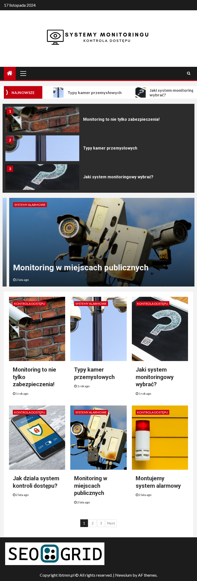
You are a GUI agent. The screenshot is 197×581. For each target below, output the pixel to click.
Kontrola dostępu (29, 304)
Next (111, 523)
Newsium (123, 575)
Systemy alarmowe (23, 205)
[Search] (188, 73)
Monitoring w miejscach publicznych (74, 267)
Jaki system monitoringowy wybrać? (118, 176)
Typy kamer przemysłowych (85, 92)
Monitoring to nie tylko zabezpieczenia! (121, 119)
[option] (98, 120)
